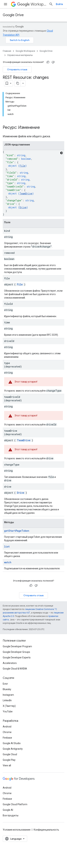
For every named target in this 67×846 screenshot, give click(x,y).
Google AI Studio (12, 743)
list (7, 546)
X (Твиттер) (9, 706)
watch (7, 562)
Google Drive (13, 15)
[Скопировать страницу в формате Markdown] (18, 83)
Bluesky (7, 689)
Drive (23, 207)
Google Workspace (25, 51)
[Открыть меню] (5, 4)
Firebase (7, 737)
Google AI (8, 810)
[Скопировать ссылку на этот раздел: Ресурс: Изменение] (43, 128)
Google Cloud (10, 754)
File (22, 165)
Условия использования (16, 829)
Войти (59, 4)
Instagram (8, 694)
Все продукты (10, 815)
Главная (7, 51)
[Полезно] (48, 62)
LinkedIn (7, 700)
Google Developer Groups (16, 652)
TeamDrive (26, 193)
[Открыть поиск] (51, 4)
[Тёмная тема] (61, 153)
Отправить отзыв (17, 69)
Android (7, 726)
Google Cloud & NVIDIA (15, 668)
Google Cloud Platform (15, 804)
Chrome (7, 732)
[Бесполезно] (53, 62)
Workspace (38, 4)
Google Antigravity (13, 748)
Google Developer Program (17, 646)
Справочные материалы (20, 55)
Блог (5, 683)
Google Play (9, 760)
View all (7, 765)
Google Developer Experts (17, 657)
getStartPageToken (16, 530)
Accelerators (10, 663)
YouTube (8, 711)
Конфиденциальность (46, 829)
